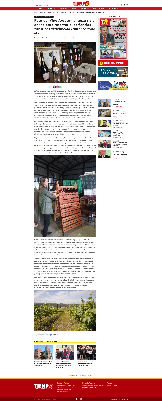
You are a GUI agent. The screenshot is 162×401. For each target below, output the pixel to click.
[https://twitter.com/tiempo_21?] (124, 5)
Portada (40, 8)
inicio (35, 12)
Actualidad (51, 8)
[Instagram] (57, 87)
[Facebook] (50, 87)
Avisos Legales (113, 8)
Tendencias (85, 8)
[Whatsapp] (60, 87)
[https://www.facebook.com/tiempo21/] (118, 5)
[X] (54, 87)
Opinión (74, 8)
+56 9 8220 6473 (71, 387)
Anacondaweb (124, 399)
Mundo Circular (98, 8)
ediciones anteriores (114, 63)
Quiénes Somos (112, 385)
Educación (51, 12)
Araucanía (63, 8)
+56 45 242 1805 (61, 387)
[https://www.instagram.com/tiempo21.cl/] (121, 5)
